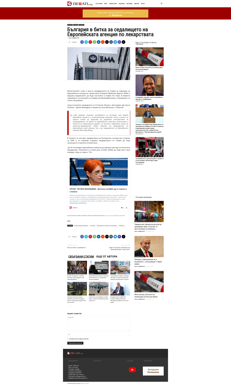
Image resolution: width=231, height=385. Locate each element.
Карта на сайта (85, 383)
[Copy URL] (123, 42)
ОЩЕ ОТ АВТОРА (106, 256)
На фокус (75, 24)
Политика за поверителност (77, 376)
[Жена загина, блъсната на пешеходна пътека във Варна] (149, 281)
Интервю (129, 3)
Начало (69, 22)
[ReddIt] (103, 42)
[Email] (107, 42)
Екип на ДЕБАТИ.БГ (74, 38)
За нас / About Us (73, 365)
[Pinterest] (90, 42)
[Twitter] (86, 42)
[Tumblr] (111, 42)
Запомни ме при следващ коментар (78, 339)
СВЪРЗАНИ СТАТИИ (81, 256)
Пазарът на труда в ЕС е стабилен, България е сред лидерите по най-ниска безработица (75, 277)
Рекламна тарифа (73, 369)
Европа (136, 3)
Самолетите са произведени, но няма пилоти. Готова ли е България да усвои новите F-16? (98, 298)
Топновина (81, 24)
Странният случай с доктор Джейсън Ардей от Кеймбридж (149, 98)
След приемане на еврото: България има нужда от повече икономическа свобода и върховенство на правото (119, 277)
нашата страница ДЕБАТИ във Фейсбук (114, 215)
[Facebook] (82, 42)
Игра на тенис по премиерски (76, 247)
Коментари (113, 3)
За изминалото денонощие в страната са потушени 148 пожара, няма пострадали (150, 160)
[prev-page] (68, 306)
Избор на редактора (116, 294)
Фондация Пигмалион (75, 373)
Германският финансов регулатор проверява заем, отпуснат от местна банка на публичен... (148, 226)
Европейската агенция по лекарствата (107, 225)
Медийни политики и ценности (77, 378)
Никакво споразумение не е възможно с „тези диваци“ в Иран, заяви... (148, 261)
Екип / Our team (73, 367)
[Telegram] (115, 42)
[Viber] (119, 42)
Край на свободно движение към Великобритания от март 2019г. (119, 248)
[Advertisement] (99, 85)
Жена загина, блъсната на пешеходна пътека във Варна (146, 295)
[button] (161, 4)
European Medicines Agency (81, 225)
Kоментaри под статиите (76, 374)
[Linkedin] (98, 42)
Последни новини (139, 256)
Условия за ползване (74, 371)
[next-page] (71, 306)
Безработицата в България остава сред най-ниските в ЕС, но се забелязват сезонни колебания (98, 277)
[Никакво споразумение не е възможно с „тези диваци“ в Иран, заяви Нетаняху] (149, 246)
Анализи (122, 3)
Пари (136, 221)
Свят (105, 3)
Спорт (143, 3)
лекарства (121, 225)
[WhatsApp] (94, 42)
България (99, 3)
